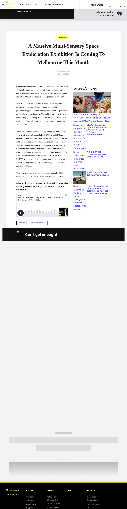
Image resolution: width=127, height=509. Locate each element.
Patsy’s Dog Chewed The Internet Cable (53, 500)
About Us (92, 490)
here (34, 173)
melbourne (21, 223)
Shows (29, 490)
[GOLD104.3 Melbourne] (10, 4)
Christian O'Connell (30, 4)
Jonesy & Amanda (54, 4)
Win (69, 490)
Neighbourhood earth (38, 223)
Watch (50, 490)
